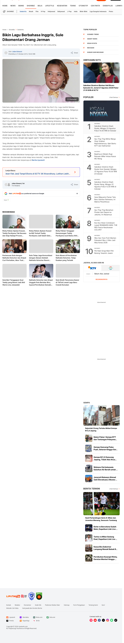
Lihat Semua (113, 97)
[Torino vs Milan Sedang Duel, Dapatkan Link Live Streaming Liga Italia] (88, 538)
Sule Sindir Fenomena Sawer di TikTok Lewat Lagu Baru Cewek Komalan (67, 282)
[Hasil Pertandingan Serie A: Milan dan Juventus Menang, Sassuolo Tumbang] (101, 503)
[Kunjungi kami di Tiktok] (115, 620)
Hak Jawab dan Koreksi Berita (32, 608)
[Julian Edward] (6, 52)
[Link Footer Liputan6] (16, 596)
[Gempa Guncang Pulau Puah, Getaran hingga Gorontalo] (88, 448)
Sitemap (66, 605)
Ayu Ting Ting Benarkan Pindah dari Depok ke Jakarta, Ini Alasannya (103, 212)
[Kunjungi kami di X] (103, 620)
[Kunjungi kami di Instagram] (107, 620)
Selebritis (23, 11)
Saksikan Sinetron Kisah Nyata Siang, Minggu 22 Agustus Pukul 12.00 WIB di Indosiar (105, 185)
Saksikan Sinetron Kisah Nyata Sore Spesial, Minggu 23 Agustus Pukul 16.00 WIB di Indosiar (105, 170)
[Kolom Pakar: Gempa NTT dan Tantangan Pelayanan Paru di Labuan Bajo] (88, 438)
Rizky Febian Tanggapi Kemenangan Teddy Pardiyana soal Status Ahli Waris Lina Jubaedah (66, 233)
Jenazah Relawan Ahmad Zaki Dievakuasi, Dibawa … (105, 478)
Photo (111, 11)
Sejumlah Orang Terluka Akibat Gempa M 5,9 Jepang (101, 429)
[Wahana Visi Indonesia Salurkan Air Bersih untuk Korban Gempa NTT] (88, 468)
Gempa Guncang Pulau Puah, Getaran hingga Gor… (105, 448)
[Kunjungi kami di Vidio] (91, 620)
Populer (88, 97)
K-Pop (43, 11)
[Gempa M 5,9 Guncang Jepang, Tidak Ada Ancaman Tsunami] (88, 458)
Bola (40, 6)
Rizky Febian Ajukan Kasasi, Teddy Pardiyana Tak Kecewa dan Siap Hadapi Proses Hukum (14, 233)
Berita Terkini (91, 488)
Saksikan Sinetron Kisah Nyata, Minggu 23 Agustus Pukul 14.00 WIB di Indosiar (105, 128)
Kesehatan (62, 6)
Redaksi (17, 605)
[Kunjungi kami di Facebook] (99, 620)
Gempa (86, 402)
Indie (75, 11)
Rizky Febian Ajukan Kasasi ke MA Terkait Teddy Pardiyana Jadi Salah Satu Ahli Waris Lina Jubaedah (40, 233)
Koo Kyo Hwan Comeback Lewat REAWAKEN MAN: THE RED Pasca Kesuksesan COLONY (105, 226)
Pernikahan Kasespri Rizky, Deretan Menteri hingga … (105, 558)
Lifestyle (49, 6)
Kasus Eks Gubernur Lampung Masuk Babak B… (105, 548)
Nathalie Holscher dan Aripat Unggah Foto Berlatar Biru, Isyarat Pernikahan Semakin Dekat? (41, 282)
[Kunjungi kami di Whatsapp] (111, 620)
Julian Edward (17, 51)
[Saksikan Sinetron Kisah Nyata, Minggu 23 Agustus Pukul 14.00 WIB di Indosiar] (101, 111)
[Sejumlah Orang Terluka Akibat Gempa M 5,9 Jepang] (101, 415)
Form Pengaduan (79, 605)
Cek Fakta (95, 6)
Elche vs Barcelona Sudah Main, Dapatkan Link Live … (105, 528)
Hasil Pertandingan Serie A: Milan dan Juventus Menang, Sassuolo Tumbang (101, 519)
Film (37, 11)
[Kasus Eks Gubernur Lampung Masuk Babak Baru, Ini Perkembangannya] (88, 548)
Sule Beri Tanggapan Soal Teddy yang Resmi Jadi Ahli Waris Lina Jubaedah (13, 282)
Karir (103, 605)
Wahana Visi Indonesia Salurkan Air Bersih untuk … (106, 468)
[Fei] (9, 184)
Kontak (8, 605)
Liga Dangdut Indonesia (98, 11)
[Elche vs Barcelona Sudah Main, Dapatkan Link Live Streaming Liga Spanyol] (88, 528)
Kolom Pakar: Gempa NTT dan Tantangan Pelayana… (105, 438)
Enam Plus (108, 6)
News (13, 6)
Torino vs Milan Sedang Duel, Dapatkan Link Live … (105, 538)
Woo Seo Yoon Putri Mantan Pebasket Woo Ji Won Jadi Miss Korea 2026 (105, 240)
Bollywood (61, 11)
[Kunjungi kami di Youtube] (95, 620)
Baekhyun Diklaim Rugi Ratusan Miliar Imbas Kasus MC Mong (105, 156)
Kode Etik (38, 605)
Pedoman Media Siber (52, 605)
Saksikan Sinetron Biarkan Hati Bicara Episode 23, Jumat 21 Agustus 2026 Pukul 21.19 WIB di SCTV (100, 87)
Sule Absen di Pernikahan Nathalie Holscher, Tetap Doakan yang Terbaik (66, 257)
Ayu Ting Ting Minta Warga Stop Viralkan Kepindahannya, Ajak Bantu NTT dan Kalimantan (105, 142)
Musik (31, 11)
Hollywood (51, 11)
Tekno (73, 6)
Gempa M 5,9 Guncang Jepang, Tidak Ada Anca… (105, 458)
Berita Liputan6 (38, 160)
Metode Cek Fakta (12, 608)
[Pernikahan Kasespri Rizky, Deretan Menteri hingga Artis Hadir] (88, 558)
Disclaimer (27, 605)
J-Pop (69, 11)
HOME (5, 6)
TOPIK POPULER (90, 29)
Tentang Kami (93, 605)
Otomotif (83, 6)
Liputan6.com (23, 626)
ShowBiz (31, 6)
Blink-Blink (83, 11)
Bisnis (21, 6)
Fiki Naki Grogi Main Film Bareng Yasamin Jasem (104, 252)
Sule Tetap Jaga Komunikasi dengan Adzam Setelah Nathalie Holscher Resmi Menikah (40, 257)
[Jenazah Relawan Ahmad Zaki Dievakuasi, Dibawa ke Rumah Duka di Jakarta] (88, 478)
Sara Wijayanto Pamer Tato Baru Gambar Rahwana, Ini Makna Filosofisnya (105, 199)
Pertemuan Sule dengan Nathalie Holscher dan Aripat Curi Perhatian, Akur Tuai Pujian (14, 257)
